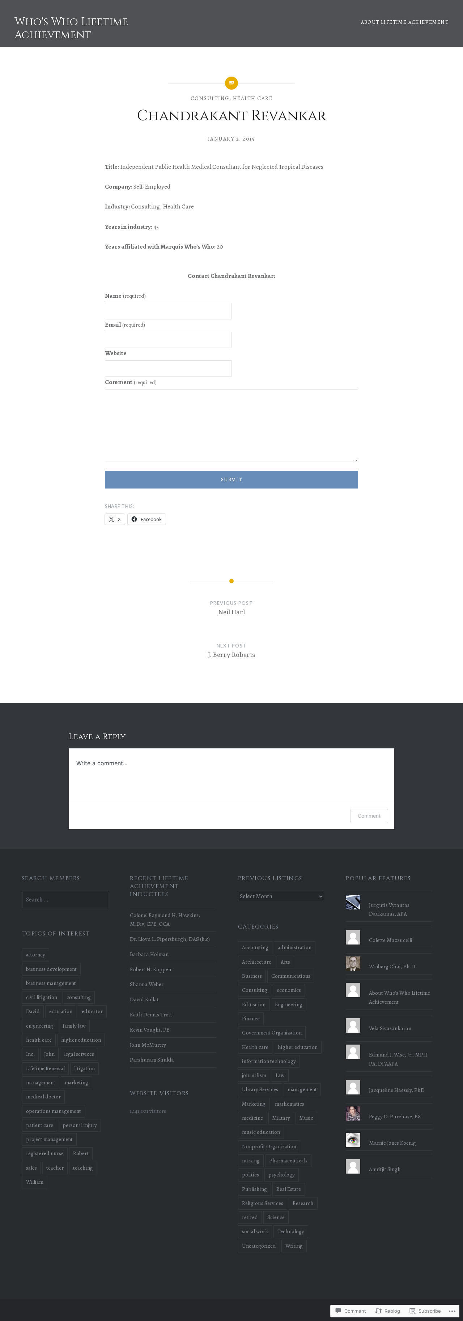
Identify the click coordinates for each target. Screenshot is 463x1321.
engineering (39, 1025)
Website (116, 353)
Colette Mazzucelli (390, 940)
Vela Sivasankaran (390, 1028)
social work (255, 1231)
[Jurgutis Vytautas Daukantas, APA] (389, 895)
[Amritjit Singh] (389, 1159)
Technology (290, 1231)
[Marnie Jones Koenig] (389, 1133)
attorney (35, 954)
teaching (83, 1167)
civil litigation (41, 997)
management (302, 1089)
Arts (285, 961)
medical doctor (43, 1096)
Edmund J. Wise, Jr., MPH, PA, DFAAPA (399, 1059)
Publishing (254, 1189)
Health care (253, 98)
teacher (55, 1167)
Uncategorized (259, 1245)
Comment (131, 382)
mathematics (289, 1103)
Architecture (256, 961)
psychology (281, 1174)
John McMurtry (148, 1045)
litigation (84, 1068)
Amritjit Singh (385, 1169)
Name (125, 296)
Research (303, 1203)
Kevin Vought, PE (149, 1029)
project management (49, 1139)
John (49, 1054)
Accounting (255, 947)
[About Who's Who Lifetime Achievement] (389, 983)
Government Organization (272, 1032)
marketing (76, 1082)
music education (261, 1132)
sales (31, 1167)
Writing (294, 1245)
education (60, 1011)
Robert (81, 1153)
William (34, 1182)
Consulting (210, 98)
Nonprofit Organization (269, 1146)
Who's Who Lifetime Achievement (71, 28)
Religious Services (262, 1203)
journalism (254, 1075)
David (33, 1011)
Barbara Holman (149, 954)
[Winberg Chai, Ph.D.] (389, 956)
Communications (290, 976)
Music (306, 1118)
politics (250, 1174)
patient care (39, 1125)
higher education (298, 1047)
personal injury (80, 1125)
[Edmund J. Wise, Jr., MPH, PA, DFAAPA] (389, 1044)
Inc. (30, 1054)
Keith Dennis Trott (151, 1014)
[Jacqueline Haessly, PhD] (389, 1080)
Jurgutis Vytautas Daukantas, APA (389, 909)
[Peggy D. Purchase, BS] (389, 1106)
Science (276, 1217)
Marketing (254, 1103)
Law (280, 1075)
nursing (251, 1160)
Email (125, 324)
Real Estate (288, 1189)
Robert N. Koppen (150, 969)
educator (92, 1011)
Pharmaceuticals (288, 1160)
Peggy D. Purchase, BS (395, 1116)
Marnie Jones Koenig (392, 1142)
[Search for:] (65, 899)
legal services (79, 1054)
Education (254, 1004)
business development (51, 969)
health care (39, 1040)
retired (250, 1217)
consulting (79, 997)
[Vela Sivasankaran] (389, 1018)
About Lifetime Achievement (405, 22)
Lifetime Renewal (45, 1068)
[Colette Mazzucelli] (389, 930)
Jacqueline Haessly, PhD (397, 1090)
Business (252, 976)
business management (51, 983)
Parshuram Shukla (152, 1059)
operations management (53, 1111)
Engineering (288, 1004)
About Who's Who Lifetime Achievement (399, 997)
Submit (231, 479)
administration (294, 947)
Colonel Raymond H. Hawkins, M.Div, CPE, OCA (165, 919)
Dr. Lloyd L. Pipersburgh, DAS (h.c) (170, 939)
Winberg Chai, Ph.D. (392, 966)
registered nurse (45, 1153)
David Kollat (144, 999)
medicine (252, 1118)
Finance (251, 1018)
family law (74, 1025)
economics (289, 990)
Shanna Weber (146, 984)
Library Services (260, 1089)
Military (281, 1118)
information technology (269, 1061)
